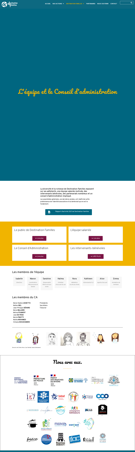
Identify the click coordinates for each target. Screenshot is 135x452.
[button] (58, 3)
